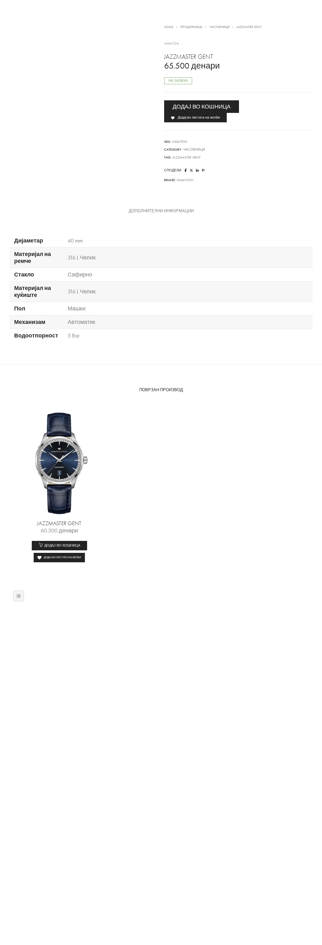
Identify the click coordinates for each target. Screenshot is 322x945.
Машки (77, 308)
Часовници (194, 149)
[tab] (161, 211)
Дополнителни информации (161, 211)
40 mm (75, 240)
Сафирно (80, 274)
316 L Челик (82, 257)
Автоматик (81, 322)
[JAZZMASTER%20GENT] (186, 170)
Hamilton (185, 180)
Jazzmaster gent (186, 157)
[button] (59, 545)
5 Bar (74, 335)
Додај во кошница (201, 106)
